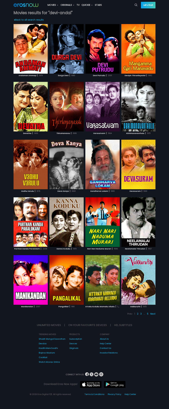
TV (78, 5)
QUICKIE (86, 5)
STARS (98, 5)
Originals (73, 348)
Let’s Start (148, 5)
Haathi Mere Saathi (48, 348)
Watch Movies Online (49, 362)
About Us (104, 339)
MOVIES (52, 5)
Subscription (75, 339)
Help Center (105, 343)
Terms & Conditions (94, 394)
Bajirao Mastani (47, 352)
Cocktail (43, 357)
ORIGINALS (67, 5)
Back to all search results (29, 19)
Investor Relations (109, 352)
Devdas (43, 343)
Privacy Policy (114, 394)
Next (152, 313)
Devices (73, 343)
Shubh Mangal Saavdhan (52, 339)
